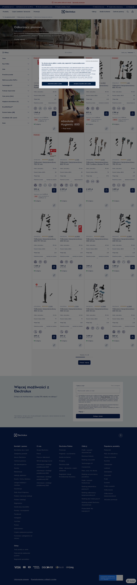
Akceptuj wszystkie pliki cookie (82, 83)
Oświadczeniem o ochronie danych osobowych (80, 78)
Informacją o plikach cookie (59, 78)
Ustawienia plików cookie (55, 83)
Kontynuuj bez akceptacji (92, 60)
